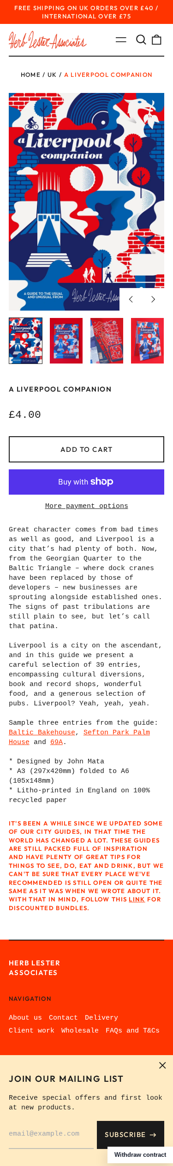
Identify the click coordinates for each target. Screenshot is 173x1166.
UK (52, 74)
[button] (141, 40)
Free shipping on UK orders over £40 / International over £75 (86, 12)
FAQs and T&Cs (133, 1031)
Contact (63, 1018)
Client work (31, 1031)
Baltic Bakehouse (42, 733)
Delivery (101, 1018)
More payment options (86, 506)
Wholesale (80, 1031)
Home (31, 74)
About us (25, 1018)
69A (56, 742)
